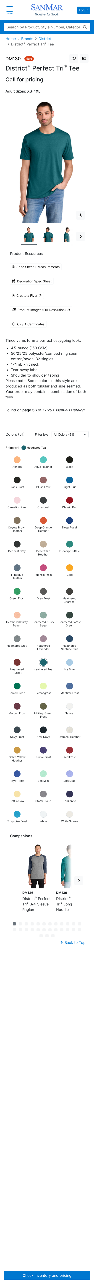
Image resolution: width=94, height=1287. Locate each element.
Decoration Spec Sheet (34, 281)
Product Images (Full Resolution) (42, 310)
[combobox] (70, 434)
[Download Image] (80, 215)
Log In (83, 10)
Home (10, 38)
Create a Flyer (26, 295)
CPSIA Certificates (30, 324)
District (45, 38)
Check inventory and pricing (47, 1275)
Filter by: (41, 434)
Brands (27, 38)
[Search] (85, 27)
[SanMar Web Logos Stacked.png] (47, 10)
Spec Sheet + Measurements (38, 267)
